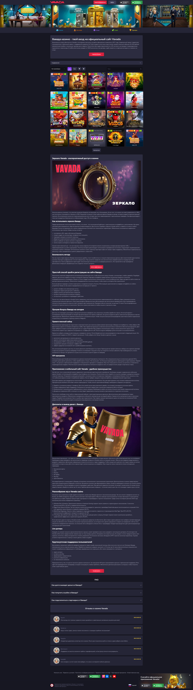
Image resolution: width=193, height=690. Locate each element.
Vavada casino (96, 571)
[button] (2, 16)
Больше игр (96, 150)
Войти (112, 2)
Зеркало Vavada (96, 54)
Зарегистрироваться (100, 2)
